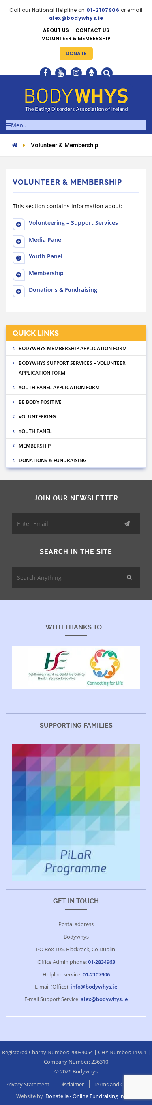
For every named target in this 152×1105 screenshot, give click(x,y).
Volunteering (37, 416)
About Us (56, 30)
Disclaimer (71, 1084)
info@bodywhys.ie (94, 986)
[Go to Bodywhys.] (14, 145)
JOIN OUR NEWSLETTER (76, 498)
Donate (76, 53)
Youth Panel (45, 256)
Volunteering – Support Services (73, 222)
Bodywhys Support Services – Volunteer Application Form (72, 368)
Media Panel (46, 239)
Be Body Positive (40, 401)
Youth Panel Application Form (59, 387)
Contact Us (92, 30)
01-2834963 (101, 961)
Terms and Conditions (120, 1084)
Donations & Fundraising (63, 289)
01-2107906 (102, 9)
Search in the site (76, 552)
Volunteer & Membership (76, 38)
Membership (46, 273)
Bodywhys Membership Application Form (73, 348)
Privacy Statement (27, 1084)
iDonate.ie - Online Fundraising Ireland (90, 1096)
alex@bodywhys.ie (76, 18)
